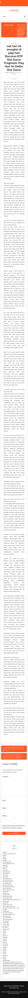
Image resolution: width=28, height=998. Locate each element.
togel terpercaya (7, 871)
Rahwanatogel (6, 960)
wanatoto (5, 947)
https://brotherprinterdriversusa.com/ (12, 899)
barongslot (5, 965)
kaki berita (14, 43)
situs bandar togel (7, 898)
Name (4, 800)
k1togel (4, 852)
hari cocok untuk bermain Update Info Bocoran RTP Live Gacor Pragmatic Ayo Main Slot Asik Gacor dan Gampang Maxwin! (14, 756)
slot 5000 (11, 962)
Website (4, 815)
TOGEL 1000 (6, 924)
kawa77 (5, 932)
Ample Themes (16, 993)
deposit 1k (5, 865)
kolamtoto (5, 935)
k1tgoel (4, 857)
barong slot (17, 962)
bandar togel (6, 873)
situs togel (5, 875)
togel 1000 (5, 867)
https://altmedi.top (7, 888)
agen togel (5, 876)
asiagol (4, 949)
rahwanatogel (6, 921)
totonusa (5, 942)
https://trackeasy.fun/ (8, 919)
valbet (4, 934)
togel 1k (5, 868)
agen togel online (7, 878)
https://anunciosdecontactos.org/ (11, 908)
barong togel (6, 926)
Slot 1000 (5, 927)
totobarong (5, 944)
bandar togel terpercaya (9, 886)
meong (14, 10)
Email (4, 808)
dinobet (4, 930)
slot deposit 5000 (20, 963)
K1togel (4, 858)
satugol (4, 950)
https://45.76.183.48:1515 (9, 853)
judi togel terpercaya (8, 885)
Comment (5, 776)
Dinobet (5, 860)
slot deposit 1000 (7, 862)
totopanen (5, 945)
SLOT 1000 (5, 922)
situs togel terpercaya (8, 880)
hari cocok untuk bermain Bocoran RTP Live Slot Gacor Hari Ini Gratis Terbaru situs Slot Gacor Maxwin (13, 749)
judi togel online (6, 894)
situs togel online (7, 883)
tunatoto (5, 939)
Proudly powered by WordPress (10, 992)
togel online (5, 870)
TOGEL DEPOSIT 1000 (8, 863)
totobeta (5, 940)
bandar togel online (7, 881)
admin (8, 72)
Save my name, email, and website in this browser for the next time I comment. (13, 827)
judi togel (5, 909)
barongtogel (12, 963)
